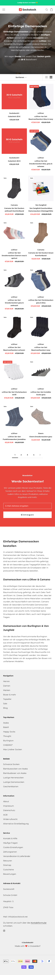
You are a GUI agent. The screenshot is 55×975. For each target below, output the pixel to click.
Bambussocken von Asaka (15, 769)
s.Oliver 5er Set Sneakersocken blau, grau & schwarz (40, 163)
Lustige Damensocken (13, 782)
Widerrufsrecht (10, 819)
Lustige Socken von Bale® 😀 (27, 3)
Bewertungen (9, 874)
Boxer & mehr (9, 694)
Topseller (7, 699)
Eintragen (27, 515)
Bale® (6, 727)
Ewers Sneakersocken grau (41, 437)
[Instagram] (4, 930)
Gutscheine (8, 869)
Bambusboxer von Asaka (14, 773)
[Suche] (47, 9)
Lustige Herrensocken (13, 777)
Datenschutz (9, 810)
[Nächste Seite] (40, 455)
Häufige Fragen (10, 843)
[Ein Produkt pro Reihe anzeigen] (46, 77)
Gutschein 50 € (14, 161)
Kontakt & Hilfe (10, 838)
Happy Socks (9, 731)
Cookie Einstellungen (13, 847)
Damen (6, 686)
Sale (5, 703)
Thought (7, 736)
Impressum (8, 806)
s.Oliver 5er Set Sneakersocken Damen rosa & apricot (14, 255)
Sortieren (20, 77)
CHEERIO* (8, 745)
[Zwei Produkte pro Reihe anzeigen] (51, 77)
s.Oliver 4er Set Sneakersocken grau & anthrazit (14, 302)
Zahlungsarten (10, 852)
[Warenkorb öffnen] (51, 9)
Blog (5, 708)
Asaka (6, 723)
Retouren (7, 860)
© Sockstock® (27, 942)
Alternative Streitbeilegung (16, 823)
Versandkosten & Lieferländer (16, 856)
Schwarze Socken (11, 764)
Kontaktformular (39, 923)
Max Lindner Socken (12, 749)
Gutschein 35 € (14, 116)
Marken (6, 690)
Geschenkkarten (10, 786)
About (6, 801)
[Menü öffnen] (3, 9)
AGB (5, 815)
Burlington (8, 740)
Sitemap (7, 865)
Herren (6, 681)
